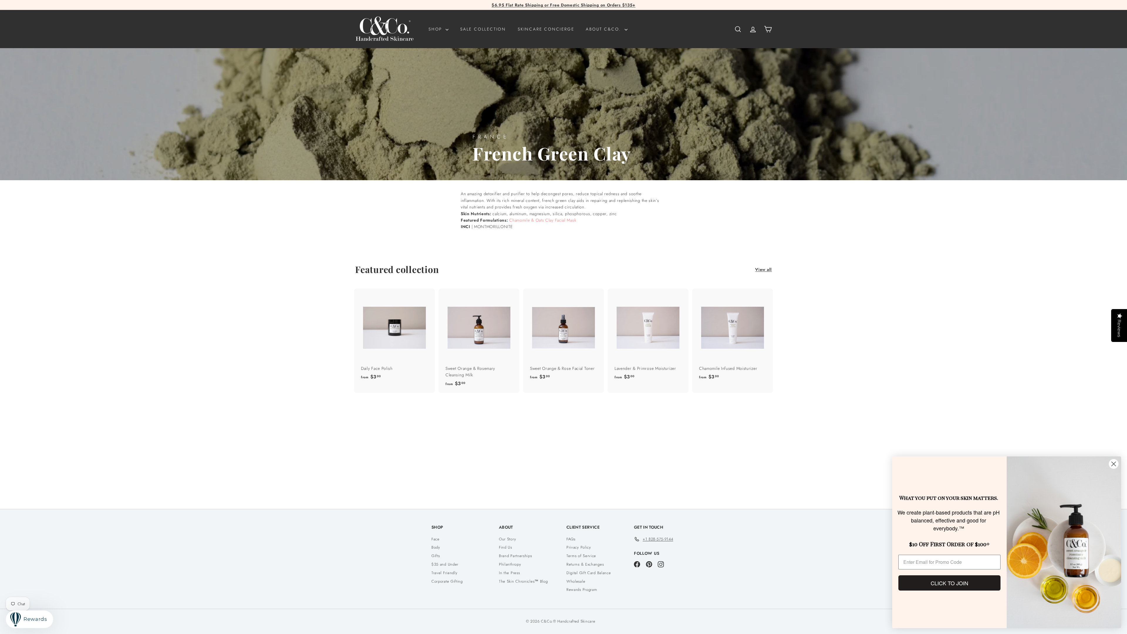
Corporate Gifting (447, 581)
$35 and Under (444, 564)
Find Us (505, 547)
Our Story (507, 539)
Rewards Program (581, 589)
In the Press (509, 573)
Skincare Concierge (546, 29)
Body (435, 547)
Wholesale (575, 581)
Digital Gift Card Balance (588, 573)
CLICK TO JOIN (949, 583)
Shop (436, 29)
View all (763, 269)
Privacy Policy (578, 547)
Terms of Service (581, 556)
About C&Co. (604, 29)
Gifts (435, 556)
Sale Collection (483, 29)
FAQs (571, 539)
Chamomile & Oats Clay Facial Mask (542, 220)
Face (435, 539)
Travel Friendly (444, 573)
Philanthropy (510, 564)
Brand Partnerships (515, 556)
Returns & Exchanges (585, 564)
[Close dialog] (1114, 464)
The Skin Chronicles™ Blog (523, 581)
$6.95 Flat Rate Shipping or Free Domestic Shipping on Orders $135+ (563, 5)
